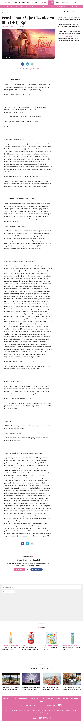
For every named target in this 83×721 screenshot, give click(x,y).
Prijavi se (19, 569)
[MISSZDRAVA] (64, 2)
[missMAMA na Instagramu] (42, 705)
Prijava (37, 569)
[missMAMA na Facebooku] (30, 705)
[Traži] (72, 2)
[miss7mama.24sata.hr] (6, 2)
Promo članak (9, 26)
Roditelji (9, 12)
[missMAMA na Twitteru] (34, 705)
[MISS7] (57, 2)
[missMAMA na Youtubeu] (38, 705)
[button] (79, 2)
